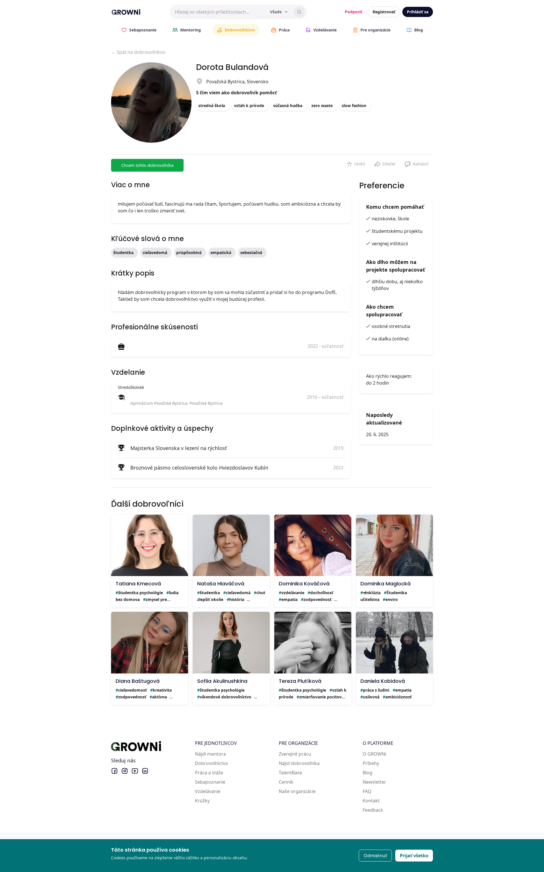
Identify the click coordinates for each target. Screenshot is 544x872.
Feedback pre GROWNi (387, 810)
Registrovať (384, 11)
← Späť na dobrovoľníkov (138, 52)
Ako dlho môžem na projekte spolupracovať (395, 266)
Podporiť (353, 11)
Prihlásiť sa (417, 11)
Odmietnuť (375, 855)
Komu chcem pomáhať (395, 206)
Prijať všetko (414, 855)
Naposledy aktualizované (384, 419)
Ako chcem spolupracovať (384, 310)
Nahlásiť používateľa (416, 162)
